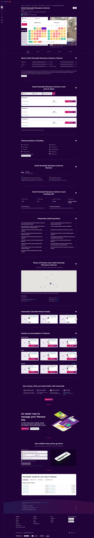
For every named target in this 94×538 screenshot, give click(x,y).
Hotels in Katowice (26, 492)
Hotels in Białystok (52, 492)
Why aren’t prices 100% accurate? (29, 509)
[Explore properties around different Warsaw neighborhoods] (76, 333)
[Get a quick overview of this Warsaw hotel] (76, 58)
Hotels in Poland (34, 5)
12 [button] (51, 33)
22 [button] (34, 36)
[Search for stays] (1, 7)
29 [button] (34, 38)
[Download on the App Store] (71, 521)
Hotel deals (23, 5)
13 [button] (29, 33)
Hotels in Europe (28, 5)
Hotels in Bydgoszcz (52, 489)
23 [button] (37, 36)
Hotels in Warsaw (48, 5)
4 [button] (42, 28)
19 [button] (45, 33)
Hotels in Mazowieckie (41, 5)
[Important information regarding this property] (76, 193)
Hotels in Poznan (25, 488)
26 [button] (45, 36)
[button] (2, 1)
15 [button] (34, 33)
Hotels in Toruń (51, 491)
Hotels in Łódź (25, 491)
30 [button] (37, 38)
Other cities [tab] (25, 479)
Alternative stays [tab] (33, 479)
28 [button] (32, 38)
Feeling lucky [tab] (40, 479)
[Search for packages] (1, 12)
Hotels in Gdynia (52, 488)
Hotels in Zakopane (52, 486)
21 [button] (32, 36)
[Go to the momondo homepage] (7, 1)
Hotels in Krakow (26, 485)
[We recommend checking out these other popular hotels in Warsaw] (76, 311)
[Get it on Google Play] (71, 519)
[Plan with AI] (1, 14)
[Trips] (1, 17)
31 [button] (64, 38)
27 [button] (29, 38)
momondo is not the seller (27, 505)
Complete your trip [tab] (48, 479)
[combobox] (35, 452)
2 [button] (37, 28)
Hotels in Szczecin (26, 489)
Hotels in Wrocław (26, 486)
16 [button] (37, 33)
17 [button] (64, 33)
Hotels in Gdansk (52, 485)
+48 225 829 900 (24, 13)
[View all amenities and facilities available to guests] (76, 140)
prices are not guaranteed (45, 502)
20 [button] (29, 36)
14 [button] (32, 33)
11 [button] (48, 33)
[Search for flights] (1, 5)
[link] (33, 346)
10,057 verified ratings (32, 14)
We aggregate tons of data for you (29, 507)
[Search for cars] (1, 9)
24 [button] (39, 36)
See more (74, 337)
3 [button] (64, 28)
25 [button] (42, 36)
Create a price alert (66, 393)
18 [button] (42, 33)
